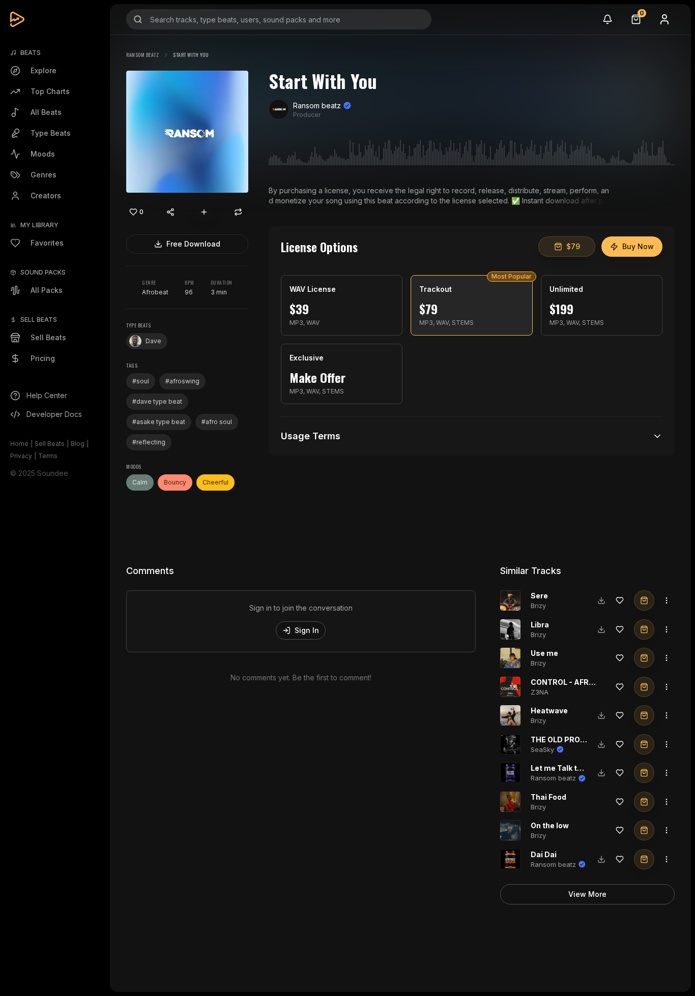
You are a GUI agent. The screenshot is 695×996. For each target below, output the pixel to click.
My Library (39, 225)
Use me (544, 653)
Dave (153, 341)
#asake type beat (158, 422)
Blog (77, 443)
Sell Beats (50, 443)
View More (587, 894)
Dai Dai (544, 854)
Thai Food (548, 797)
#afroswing (182, 381)
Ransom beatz (142, 54)
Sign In (307, 630)
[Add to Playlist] (204, 212)
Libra (540, 624)
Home (19, 443)
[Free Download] (601, 600)
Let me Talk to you (563, 768)
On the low (550, 825)
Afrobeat (155, 292)
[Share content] (170, 212)
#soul (140, 381)
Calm (140, 482)
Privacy (21, 456)
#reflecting (148, 442)
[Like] (620, 600)
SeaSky (542, 749)
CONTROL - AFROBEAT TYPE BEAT (594, 682)
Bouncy (175, 482)
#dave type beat (157, 401)
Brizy (538, 605)
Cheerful (215, 482)
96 (189, 292)
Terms (47, 456)
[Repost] (238, 212)
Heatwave (549, 710)
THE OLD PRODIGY (564, 739)
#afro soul (216, 422)
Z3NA (539, 692)
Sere (539, 595)
